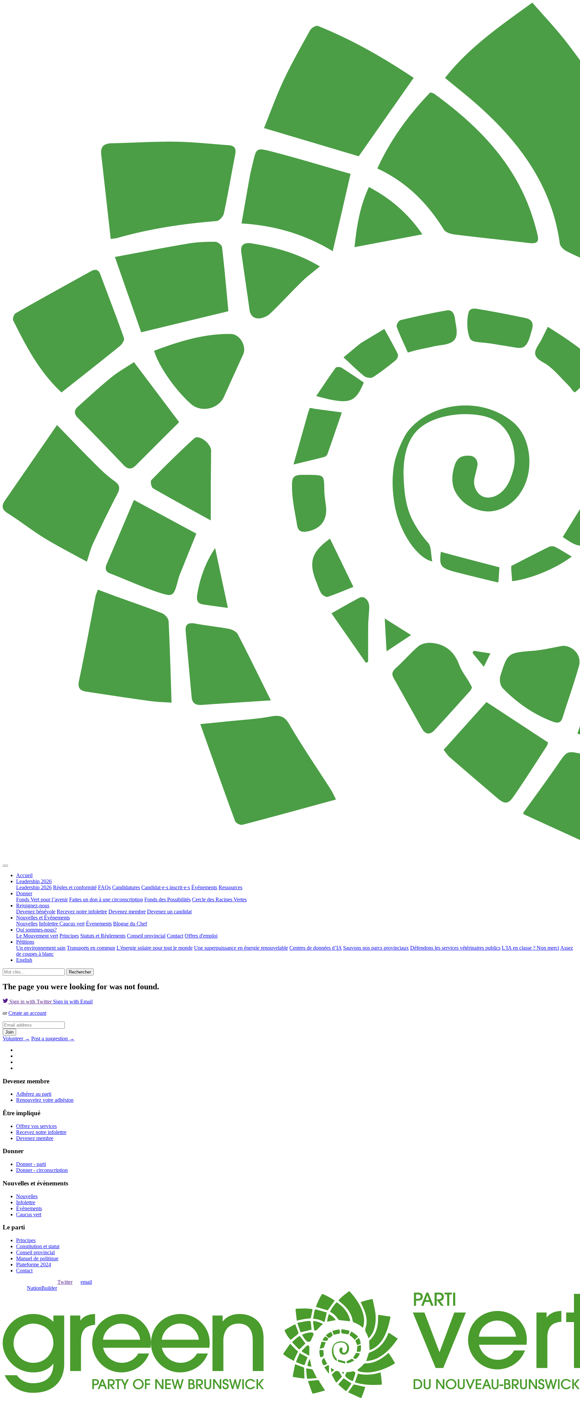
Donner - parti (31, 1164)
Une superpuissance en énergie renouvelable (241, 948)
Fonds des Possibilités (167, 899)
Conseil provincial (146, 936)
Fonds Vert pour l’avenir (42, 899)
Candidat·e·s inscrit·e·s (165, 887)
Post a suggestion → (53, 1038)
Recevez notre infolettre (82, 911)
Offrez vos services (36, 1126)
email (86, 1282)
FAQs (104, 887)
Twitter (64, 1282)
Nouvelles (27, 923)
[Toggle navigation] (5, 866)
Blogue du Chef (130, 923)
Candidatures (126, 887)
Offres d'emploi (201, 936)
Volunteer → (16, 1038)
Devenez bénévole (35, 911)
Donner (24, 893)
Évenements (99, 923)
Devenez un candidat (169, 911)
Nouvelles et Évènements (43, 917)
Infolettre (49, 923)
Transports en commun (91, 948)
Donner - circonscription (42, 1170)
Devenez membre (127, 911)
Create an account (27, 1013)
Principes (69, 936)
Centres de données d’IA (315, 948)
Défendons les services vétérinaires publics (455, 948)
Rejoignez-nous (32, 905)
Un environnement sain (40, 948)
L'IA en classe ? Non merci (530, 948)
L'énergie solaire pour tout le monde (154, 948)
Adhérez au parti (33, 1094)
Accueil (24, 875)
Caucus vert (72, 923)
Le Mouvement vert (37, 936)
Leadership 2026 (34, 881)
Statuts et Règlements (103, 936)
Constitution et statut (37, 1246)
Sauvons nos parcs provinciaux (376, 948)
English (24, 960)
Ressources (230, 887)
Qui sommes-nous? (36, 930)
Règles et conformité (75, 887)
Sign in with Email (73, 1001)
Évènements (29, 1208)
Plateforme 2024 (33, 1264)
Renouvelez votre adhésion (45, 1100)
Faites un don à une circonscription (106, 899)
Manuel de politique (37, 1258)
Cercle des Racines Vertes (219, 899)
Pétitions (25, 942)
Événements (204, 887)
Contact (175, 936)
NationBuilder (42, 1288)
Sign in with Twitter (30, 1001)
